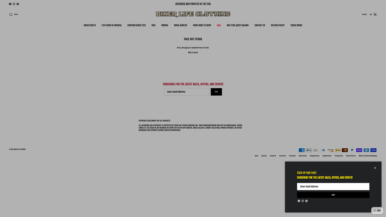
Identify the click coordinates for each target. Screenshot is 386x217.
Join (333, 195)
